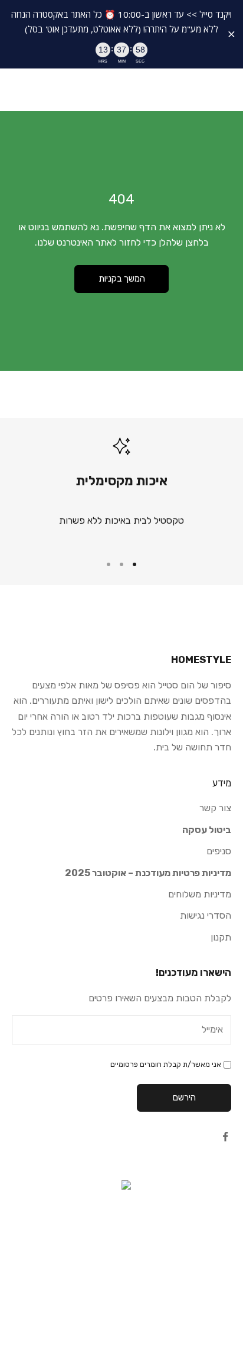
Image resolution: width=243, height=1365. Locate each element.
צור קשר (215, 808)
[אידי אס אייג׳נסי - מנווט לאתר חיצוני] (121, 1239)
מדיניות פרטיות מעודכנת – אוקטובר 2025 (148, 873)
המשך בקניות (121, 278)
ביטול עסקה (206, 829)
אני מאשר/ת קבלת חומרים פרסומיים (165, 1064)
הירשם (184, 1097)
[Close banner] (231, 34)
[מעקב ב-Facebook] (225, 1136)
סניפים (218, 851)
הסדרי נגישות (205, 915)
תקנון (221, 937)
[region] (121, 490)
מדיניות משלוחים (199, 894)
